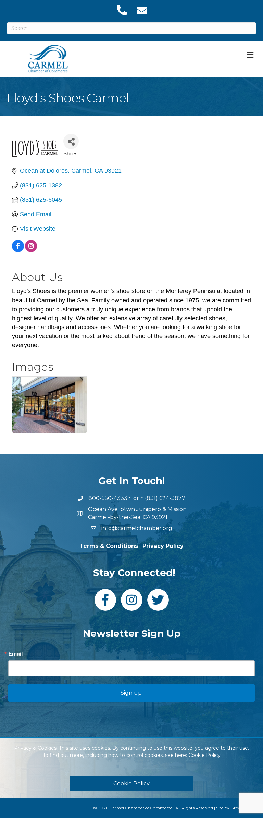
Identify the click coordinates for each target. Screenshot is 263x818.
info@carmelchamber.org (136, 528)
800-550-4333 (107, 498)
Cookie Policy (204, 755)
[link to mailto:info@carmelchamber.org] (141, 10)
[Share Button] (71, 141)
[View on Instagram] (31, 249)
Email (15, 653)
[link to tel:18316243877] (121, 10)
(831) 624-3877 (165, 498)
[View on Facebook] (18, 249)
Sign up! (132, 693)
